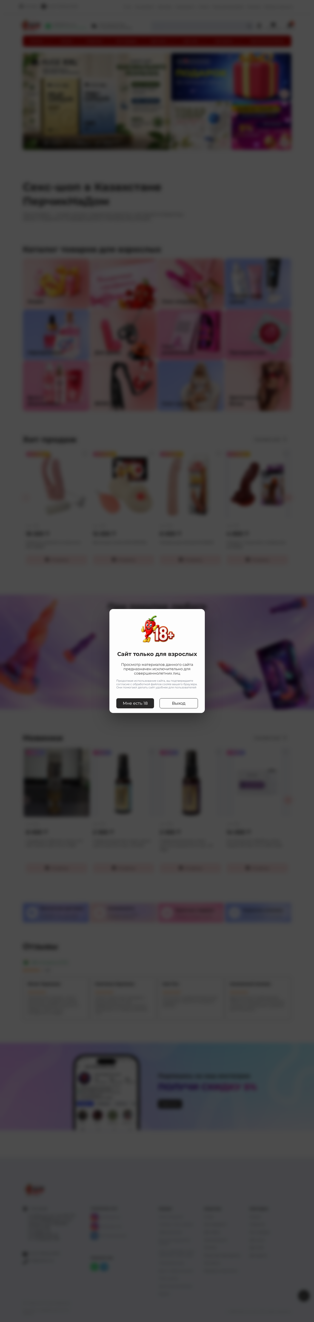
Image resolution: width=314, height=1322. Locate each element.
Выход (179, 703)
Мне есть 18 (135, 703)
